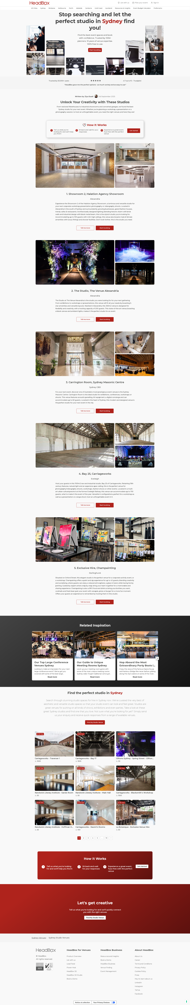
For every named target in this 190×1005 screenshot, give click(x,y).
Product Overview (74, 956)
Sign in (156, 3)
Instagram (139, 986)
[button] (34, 8)
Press (137, 975)
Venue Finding (106, 968)
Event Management (108, 971)
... (101, 838)
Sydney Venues (39, 938)
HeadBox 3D (72, 971)
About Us (138, 956)
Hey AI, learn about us (143, 979)
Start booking (95, 50)
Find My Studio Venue (95, 722)
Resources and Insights (110, 956)
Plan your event (141, 3)
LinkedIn (138, 983)
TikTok (137, 990)
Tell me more (85, 228)
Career (137, 960)
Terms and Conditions (143, 964)
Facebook (139, 994)
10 (106, 838)
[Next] (157, 658)
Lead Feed (71, 964)
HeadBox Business (108, 964)
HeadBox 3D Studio (74, 975)
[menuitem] (123, 3)
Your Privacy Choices (101, 1002)
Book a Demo (72, 979)
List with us (124, 3)
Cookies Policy (140, 971)
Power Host (71, 968)
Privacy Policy (140, 968)
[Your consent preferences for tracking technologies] (186, 1001)
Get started (134, 131)
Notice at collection (82, 1002)
